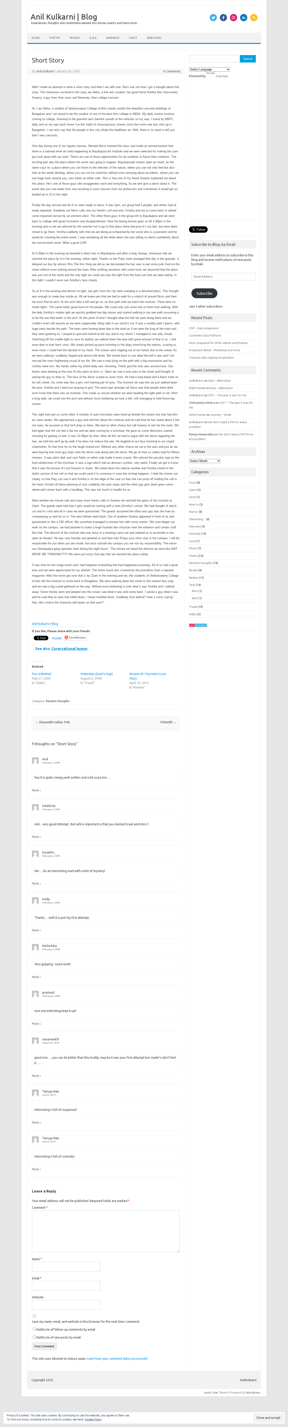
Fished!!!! (168, 722)
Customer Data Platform (205, 335)
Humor (193, 511)
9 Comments (172, 71)
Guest (133, 37)
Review (75, 37)
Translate (221, 76)
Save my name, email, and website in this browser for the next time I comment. (86, 1321)
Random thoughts (58, 701)
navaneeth (50, 1039)
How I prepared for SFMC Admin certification (218, 342)
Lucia (192, 541)
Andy (46, 899)
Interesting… (197, 519)
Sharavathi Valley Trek (52, 722)
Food (192, 482)
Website (38, 1297)
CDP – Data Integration (204, 328)
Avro (195, 590)
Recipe (193, 570)
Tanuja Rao (50, 1091)
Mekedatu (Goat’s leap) (97, 674)
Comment (40, 1207)
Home (36, 37)
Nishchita (49, 946)
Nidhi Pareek (197, 388)
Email (37, 1278)
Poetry (55, 37)
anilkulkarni (196, 380)
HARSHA (49, 806)
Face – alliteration (219, 380)
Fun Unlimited (41, 674)
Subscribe (204, 293)
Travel (193, 606)
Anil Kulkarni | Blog (64, 16)
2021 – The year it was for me (227, 395)
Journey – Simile (221, 414)
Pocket (57, 638)
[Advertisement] (222, 151)
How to (194, 504)
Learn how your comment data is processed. (117, 1358)
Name (37, 1259)
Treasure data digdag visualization (211, 357)
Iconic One (211, 1392)
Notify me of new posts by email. (58, 1337)
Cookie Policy (93, 1419)
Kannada (112, 37)
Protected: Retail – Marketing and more (214, 350)
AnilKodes (154, 37)
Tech (192, 584)
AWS (195, 598)
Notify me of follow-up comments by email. (66, 1329)
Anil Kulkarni (45, 71)
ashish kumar (197, 414)
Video (193, 614)
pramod (48, 992)
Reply (35, 790)
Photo (193, 548)
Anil (45, 759)
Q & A (93, 37)
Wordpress (253, 1392)
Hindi (192, 497)
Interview (195, 526)
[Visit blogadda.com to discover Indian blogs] (198, 628)
